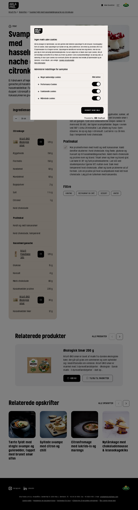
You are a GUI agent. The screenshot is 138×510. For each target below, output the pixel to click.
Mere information (39, 63)
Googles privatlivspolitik (66, 60)
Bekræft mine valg (92, 110)
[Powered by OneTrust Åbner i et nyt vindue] (94, 118)
